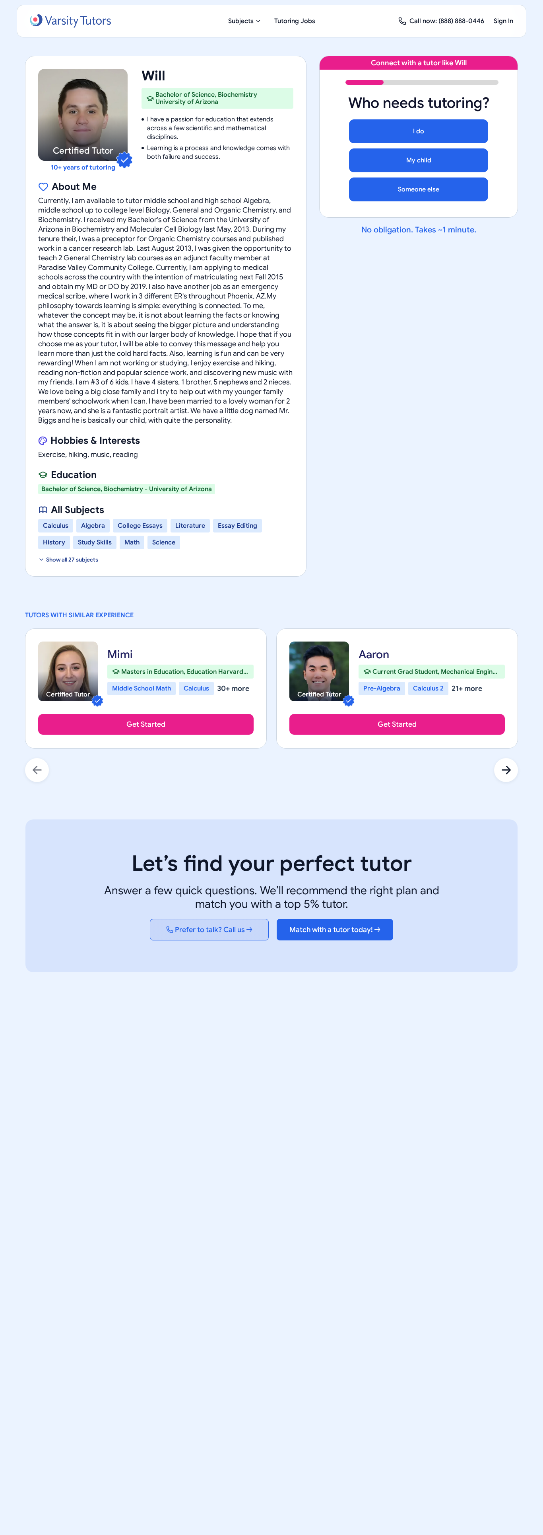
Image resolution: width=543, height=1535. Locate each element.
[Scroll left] (37, 770)
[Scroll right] (506, 770)
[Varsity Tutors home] (70, 21)
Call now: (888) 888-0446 (446, 21)
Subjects (241, 21)
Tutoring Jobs (294, 21)
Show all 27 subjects (72, 559)
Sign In (503, 21)
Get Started (145, 724)
